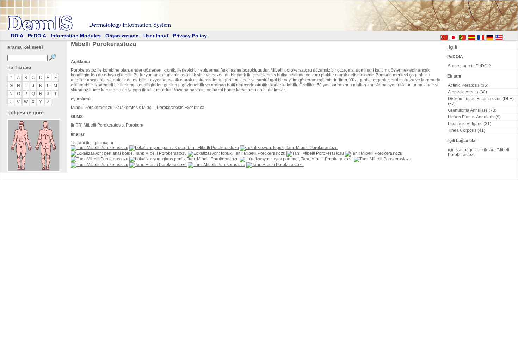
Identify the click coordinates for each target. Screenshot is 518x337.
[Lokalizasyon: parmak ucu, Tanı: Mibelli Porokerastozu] (184, 147)
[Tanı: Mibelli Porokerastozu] (99, 147)
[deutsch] (489, 36)
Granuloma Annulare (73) (472, 110)
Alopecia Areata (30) (467, 92)
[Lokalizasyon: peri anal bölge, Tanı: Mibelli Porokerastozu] (129, 153)
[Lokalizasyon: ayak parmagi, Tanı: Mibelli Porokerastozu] (296, 159)
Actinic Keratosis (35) (468, 85)
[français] (480, 36)
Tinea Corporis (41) (466, 130)
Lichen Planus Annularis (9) (474, 117)
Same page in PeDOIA (469, 65)
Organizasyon (122, 35)
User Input (155, 35)
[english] (506, 36)
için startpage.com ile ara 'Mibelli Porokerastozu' (479, 152)
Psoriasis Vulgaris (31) (469, 123)
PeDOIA (37, 35)
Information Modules (76, 35)
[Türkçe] (444, 36)
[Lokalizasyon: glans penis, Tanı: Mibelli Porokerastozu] (184, 159)
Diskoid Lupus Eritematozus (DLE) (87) (481, 101)
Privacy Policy (190, 35)
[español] (471, 36)
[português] (462, 36)
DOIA (17, 35)
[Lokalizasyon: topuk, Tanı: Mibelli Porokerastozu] (289, 147)
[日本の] (453, 36)
